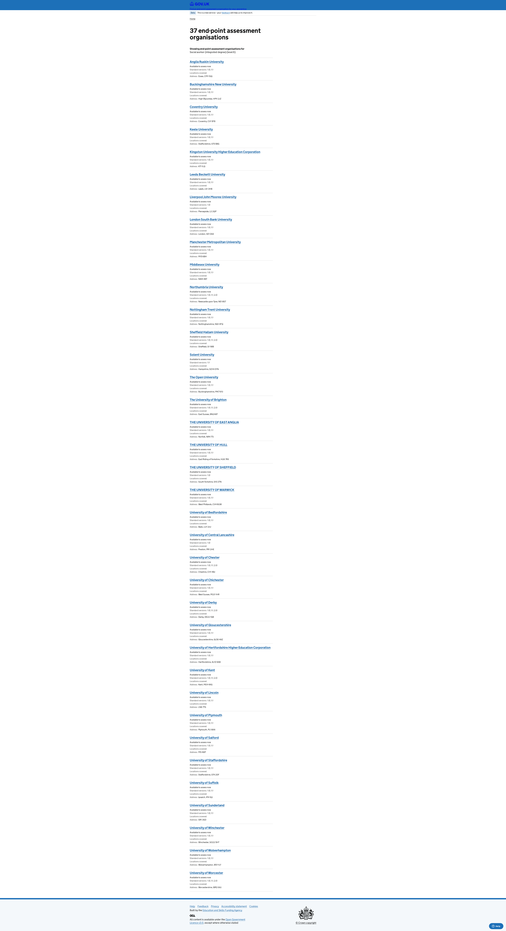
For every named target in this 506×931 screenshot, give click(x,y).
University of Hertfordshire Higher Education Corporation (230, 647)
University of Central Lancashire (212, 535)
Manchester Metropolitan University (215, 242)
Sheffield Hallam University (209, 332)
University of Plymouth (206, 715)
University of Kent (202, 670)
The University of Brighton (208, 400)
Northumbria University (206, 287)
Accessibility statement (234, 906)
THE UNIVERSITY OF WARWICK (212, 490)
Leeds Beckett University (207, 174)
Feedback (203, 906)
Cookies (253, 906)
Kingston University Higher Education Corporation (225, 152)
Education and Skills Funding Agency (222, 910)
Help (192, 906)
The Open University (204, 377)
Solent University (202, 355)
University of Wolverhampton (210, 850)
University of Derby (203, 602)
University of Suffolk (204, 783)
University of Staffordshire (208, 760)
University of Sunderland (207, 805)
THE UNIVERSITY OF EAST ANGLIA (214, 422)
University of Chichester (207, 580)
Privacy (215, 906)
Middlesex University (204, 264)
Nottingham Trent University (210, 309)
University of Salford (204, 738)
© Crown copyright (306, 922)
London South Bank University (211, 219)
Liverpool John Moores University (213, 197)
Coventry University (204, 107)
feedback (226, 12)
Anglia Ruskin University (207, 62)
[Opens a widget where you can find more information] (496, 926)
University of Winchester (207, 828)
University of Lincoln (204, 692)
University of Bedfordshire (208, 512)
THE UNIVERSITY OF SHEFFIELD (213, 467)
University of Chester (205, 557)
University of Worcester (206, 873)
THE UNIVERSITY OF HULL (208, 445)
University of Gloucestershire (210, 625)
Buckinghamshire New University (213, 84)
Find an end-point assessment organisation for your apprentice (218, 9)
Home (192, 19)
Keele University (201, 129)
